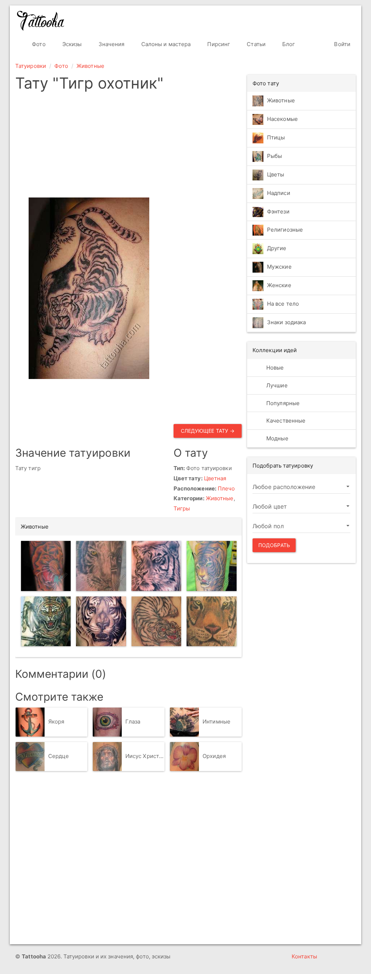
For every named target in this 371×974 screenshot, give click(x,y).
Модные (276, 438)
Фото (38, 44)
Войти (341, 44)
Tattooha (41, 20)
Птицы (276, 137)
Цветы (275, 174)
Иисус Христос (144, 756)
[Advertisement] (182, 146)
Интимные (216, 721)
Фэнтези (278, 211)
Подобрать (274, 545)
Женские (279, 285)
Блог (288, 44)
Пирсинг (218, 44)
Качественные (285, 420)
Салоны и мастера (165, 44)
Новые (274, 367)
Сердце (58, 756)
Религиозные (285, 230)
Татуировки (30, 65)
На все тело (283, 304)
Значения (111, 44)
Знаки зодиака (286, 322)
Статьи (255, 44)
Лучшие (276, 385)
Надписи (278, 192)
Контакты (304, 956)
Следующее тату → (208, 431)
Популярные (282, 403)
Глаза (133, 721)
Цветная (215, 478)
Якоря (56, 721)
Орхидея (214, 756)
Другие (277, 248)
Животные (90, 65)
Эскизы (71, 44)
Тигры (182, 508)
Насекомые (282, 118)
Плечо (226, 488)
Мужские (279, 267)
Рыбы (274, 155)
